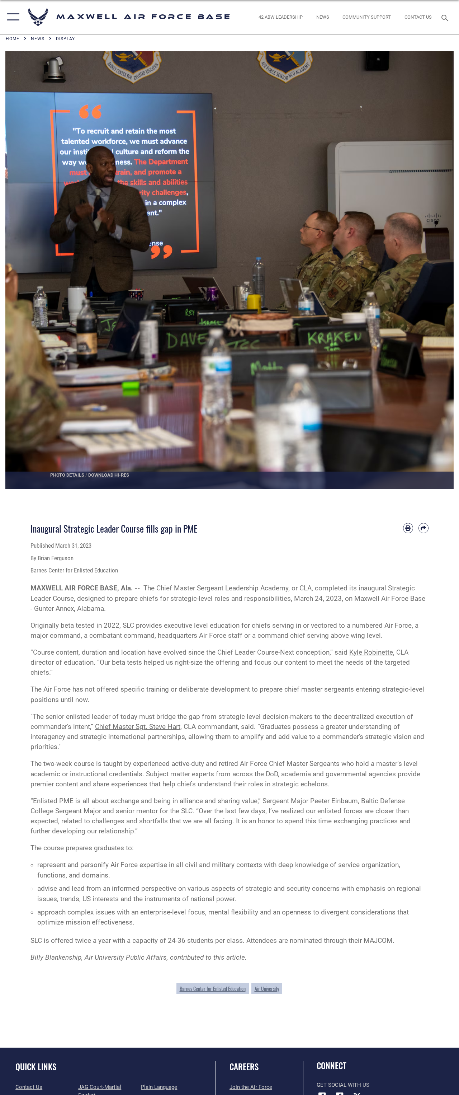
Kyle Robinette (371, 652)
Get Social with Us (343, 1085)
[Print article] (408, 528)
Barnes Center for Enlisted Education (213, 988)
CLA (305, 588)
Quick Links (35, 1067)
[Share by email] (423, 528)
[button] (11, 17)
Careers (244, 1067)
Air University (267, 988)
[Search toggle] (446, 17)
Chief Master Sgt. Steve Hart (137, 727)
